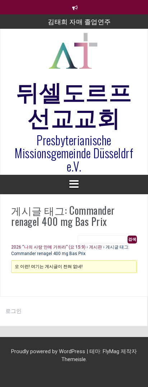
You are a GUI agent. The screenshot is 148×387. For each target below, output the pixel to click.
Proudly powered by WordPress (49, 351)
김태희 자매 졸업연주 (79, 21)
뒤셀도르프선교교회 (74, 102)
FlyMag (111, 351)
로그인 (13, 311)
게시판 (95, 247)
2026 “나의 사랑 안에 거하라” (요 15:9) (48, 247)
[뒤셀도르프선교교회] (74, 54)
